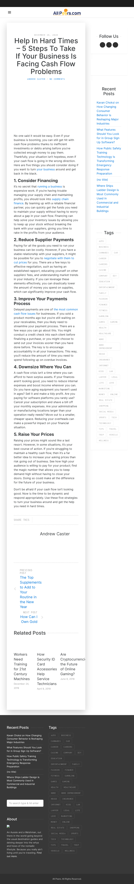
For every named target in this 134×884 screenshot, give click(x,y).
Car (116, 253)
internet (104, 365)
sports (102, 417)
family (102, 293)
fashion (103, 299)
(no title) (102, 179)
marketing (104, 389)
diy (115, 276)
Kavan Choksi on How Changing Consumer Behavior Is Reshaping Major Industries (25, 739)
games (102, 322)
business (104, 247)
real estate (105, 400)
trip (101, 435)
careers (103, 264)
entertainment (107, 287)
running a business (50, 186)
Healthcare (105, 333)
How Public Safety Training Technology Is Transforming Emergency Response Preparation (109, 161)
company (103, 276)
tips (101, 429)
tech (114, 417)
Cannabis (104, 253)
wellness (104, 440)
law (111, 371)
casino (102, 270)
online (114, 394)
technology (105, 423)
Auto (101, 241)
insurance (104, 360)
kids (101, 371)
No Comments (57, 79)
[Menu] (9, 12)
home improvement (105, 346)
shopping (104, 406)
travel (113, 429)
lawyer (102, 377)
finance (103, 305)
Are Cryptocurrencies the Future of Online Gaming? (74, 664)
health (102, 328)
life (101, 383)
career (102, 258)
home (101, 339)
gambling (104, 316)
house (102, 354)
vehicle (113, 435)
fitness (103, 310)
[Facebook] (102, 45)
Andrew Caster (36, 79)
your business (46, 169)
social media (106, 412)
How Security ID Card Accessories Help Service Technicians (47, 669)
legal (115, 377)
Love (111, 383)
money (102, 394)
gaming (114, 322)
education (104, 282)
